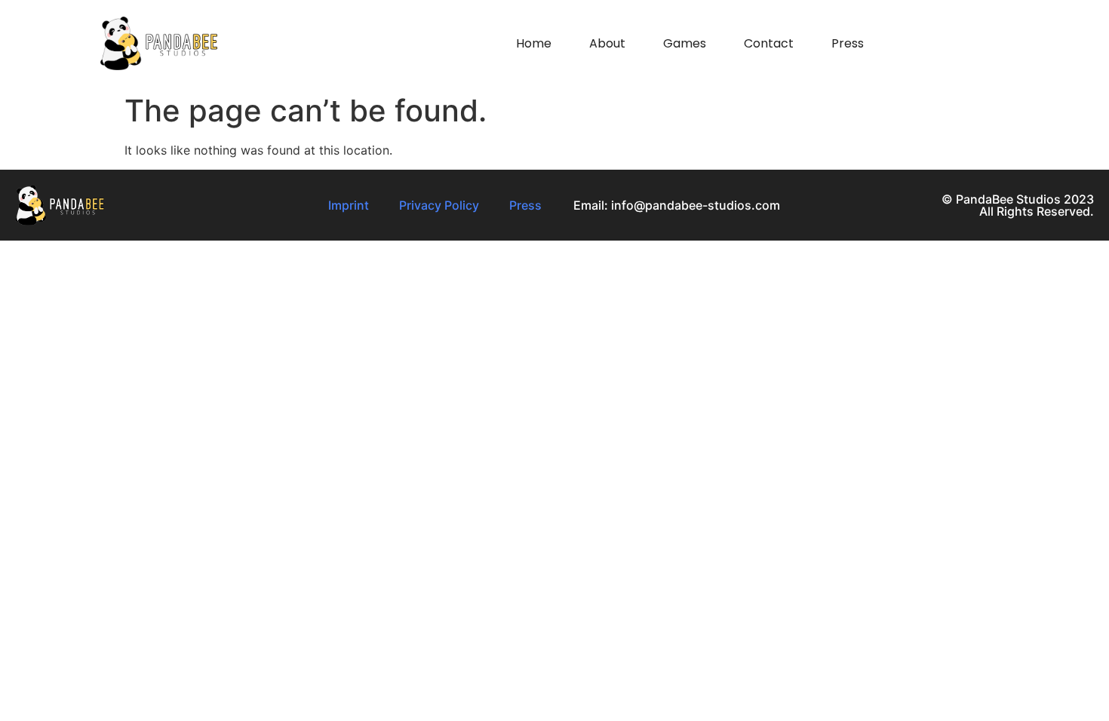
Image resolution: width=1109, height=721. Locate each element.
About (607, 43)
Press (847, 43)
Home (533, 43)
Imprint (348, 205)
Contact (769, 43)
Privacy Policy (439, 205)
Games (684, 43)
